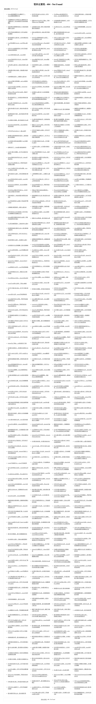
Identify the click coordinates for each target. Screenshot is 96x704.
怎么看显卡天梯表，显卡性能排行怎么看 (18, 120)
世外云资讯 (44, 699)
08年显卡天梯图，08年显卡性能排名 (41, 289)
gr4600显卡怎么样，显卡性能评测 (82, 610)
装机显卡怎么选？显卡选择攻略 (62, 588)
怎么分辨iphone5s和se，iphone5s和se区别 (18, 278)
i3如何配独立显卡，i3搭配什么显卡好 (17, 76)
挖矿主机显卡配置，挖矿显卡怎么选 (41, 561)
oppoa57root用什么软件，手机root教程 (17, 283)
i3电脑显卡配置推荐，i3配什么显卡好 (17, 207)
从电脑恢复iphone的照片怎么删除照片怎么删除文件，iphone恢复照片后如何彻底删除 (18, 21)
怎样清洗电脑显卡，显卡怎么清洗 (16, 599)
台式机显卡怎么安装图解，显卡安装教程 (18, 245)
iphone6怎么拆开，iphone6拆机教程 (16, 495)
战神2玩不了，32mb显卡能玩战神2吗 (17, 147)
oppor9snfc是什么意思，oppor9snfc (82, 33)
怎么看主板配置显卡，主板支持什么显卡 (18, 223)
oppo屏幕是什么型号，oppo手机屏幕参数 (18, 267)
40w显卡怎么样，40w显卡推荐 (61, 670)
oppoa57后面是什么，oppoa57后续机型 (17, 463)
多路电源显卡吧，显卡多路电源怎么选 (17, 637)
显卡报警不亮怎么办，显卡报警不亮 (17, 693)
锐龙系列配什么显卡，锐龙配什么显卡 (17, 240)
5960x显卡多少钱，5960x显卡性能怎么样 (18, 681)
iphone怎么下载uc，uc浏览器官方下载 (17, 343)
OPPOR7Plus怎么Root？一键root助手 (17, 131)
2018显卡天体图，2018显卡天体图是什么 (18, 659)
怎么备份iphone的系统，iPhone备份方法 (18, 474)
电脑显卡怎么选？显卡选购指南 (62, 109)
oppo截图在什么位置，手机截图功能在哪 (18, 610)
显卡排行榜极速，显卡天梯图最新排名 (17, 534)
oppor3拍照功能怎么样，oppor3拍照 (17, 54)
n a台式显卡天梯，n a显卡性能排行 (83, 441)
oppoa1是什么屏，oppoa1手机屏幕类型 (17, 294)
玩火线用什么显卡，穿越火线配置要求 (17, 539)
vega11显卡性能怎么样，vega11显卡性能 (18, 419)
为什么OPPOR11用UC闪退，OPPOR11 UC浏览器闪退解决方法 (62, 681)
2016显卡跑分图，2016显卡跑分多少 (41, 441)
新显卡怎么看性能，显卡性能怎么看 (41, 218)
